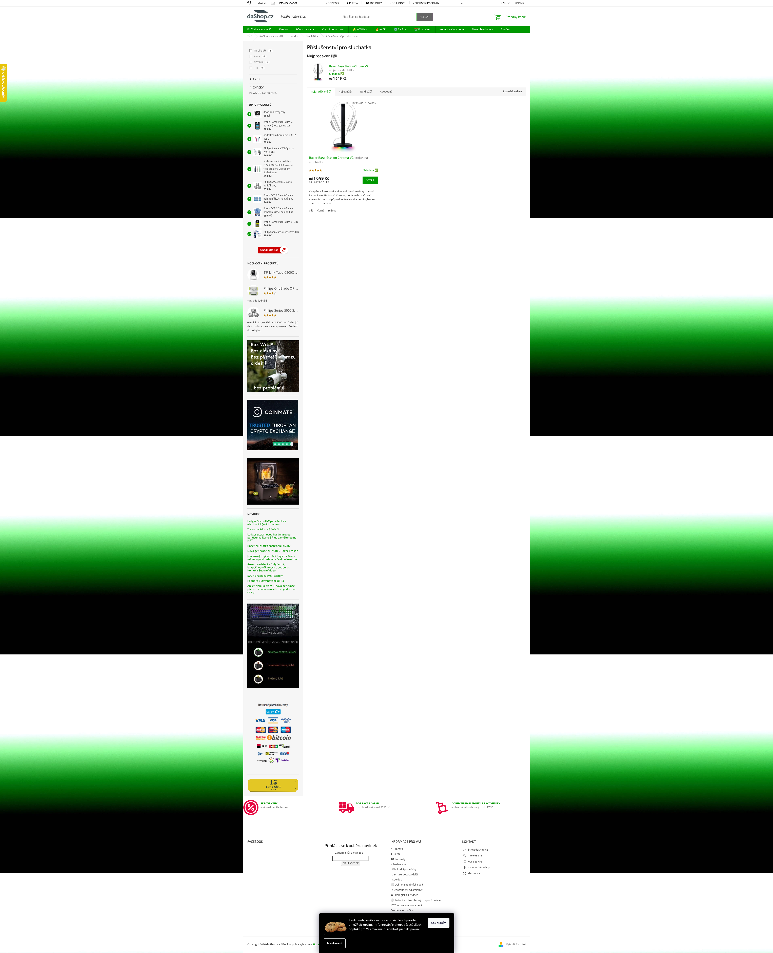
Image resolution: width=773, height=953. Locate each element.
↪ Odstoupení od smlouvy (407, 890)
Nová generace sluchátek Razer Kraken (272, 550)
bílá (311, 211)
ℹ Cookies (396, 880)
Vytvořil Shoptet (516, 944)
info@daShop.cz (478, 850)
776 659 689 (475, 856)
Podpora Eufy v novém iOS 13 (265, 580)
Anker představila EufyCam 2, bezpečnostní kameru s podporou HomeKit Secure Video (268, 567)
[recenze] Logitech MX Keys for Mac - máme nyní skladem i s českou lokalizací (272, 557)
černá (320, 211)
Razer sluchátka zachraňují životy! (269, 545)
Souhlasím (438, 923)
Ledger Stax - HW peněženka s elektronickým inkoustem (266, 523)
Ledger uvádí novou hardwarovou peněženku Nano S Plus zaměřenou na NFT (271, 537)
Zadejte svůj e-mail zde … (350, 853)
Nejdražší (366, 92)
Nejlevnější (345, 92)
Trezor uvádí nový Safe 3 (263, 529)
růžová (332, 211)
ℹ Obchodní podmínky (426, 3)
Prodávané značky (402, 910)
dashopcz (474, 873)
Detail (370, 180)
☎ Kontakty (374, 3)
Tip (258, 68)
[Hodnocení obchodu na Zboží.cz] (273, 250)
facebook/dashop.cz (481, 868)
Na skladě (262, 51)
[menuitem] (259, 29)
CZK (503, 3)
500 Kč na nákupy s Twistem (265, 575)
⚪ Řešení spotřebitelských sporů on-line (416, 900)
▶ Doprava (332, 3)
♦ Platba (352, 3)
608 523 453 (475, 862)
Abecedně (386, 92)
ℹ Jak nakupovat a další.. (405, 875)
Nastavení (334, 943)
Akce (259, 56)
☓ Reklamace (397, 3)
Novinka (261, 62)
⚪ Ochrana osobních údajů (407, 885)
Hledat (425, 16)
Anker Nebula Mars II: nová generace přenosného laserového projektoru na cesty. (271, 588)
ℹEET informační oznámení (406, 905)
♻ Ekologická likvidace (404, 895)
